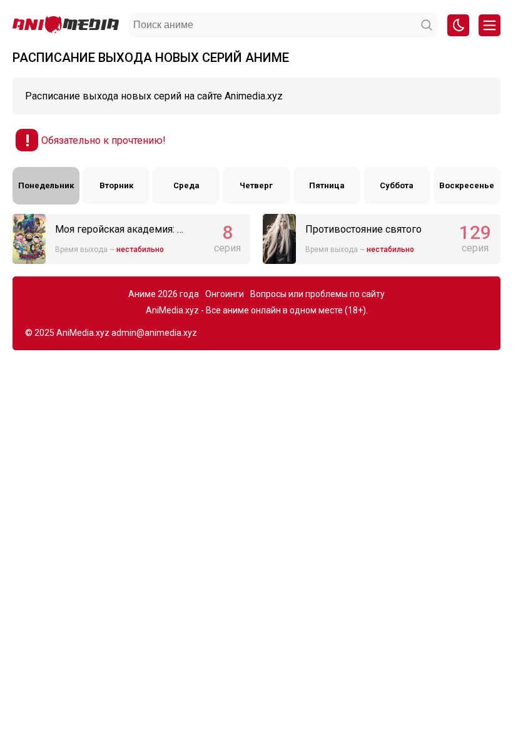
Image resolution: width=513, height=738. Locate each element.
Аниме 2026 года (163, 294)
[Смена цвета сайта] (458, 25)
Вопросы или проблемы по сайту (317, 294)
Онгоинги (224, 294)
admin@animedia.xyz (154, 333)
